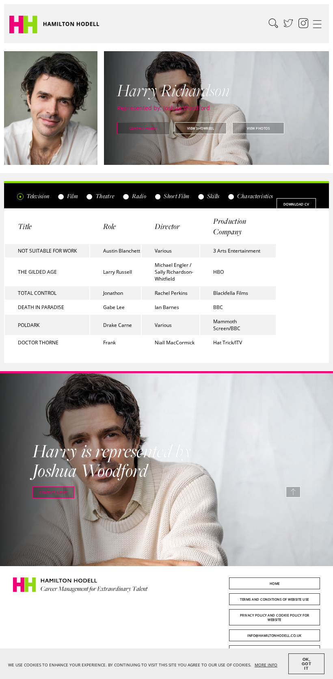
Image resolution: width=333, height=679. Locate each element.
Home (275, 583)
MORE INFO (266, 665)
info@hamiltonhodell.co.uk (274, 635)
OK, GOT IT (306, 663)
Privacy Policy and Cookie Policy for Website (274, 617)
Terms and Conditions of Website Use (274, 599)
